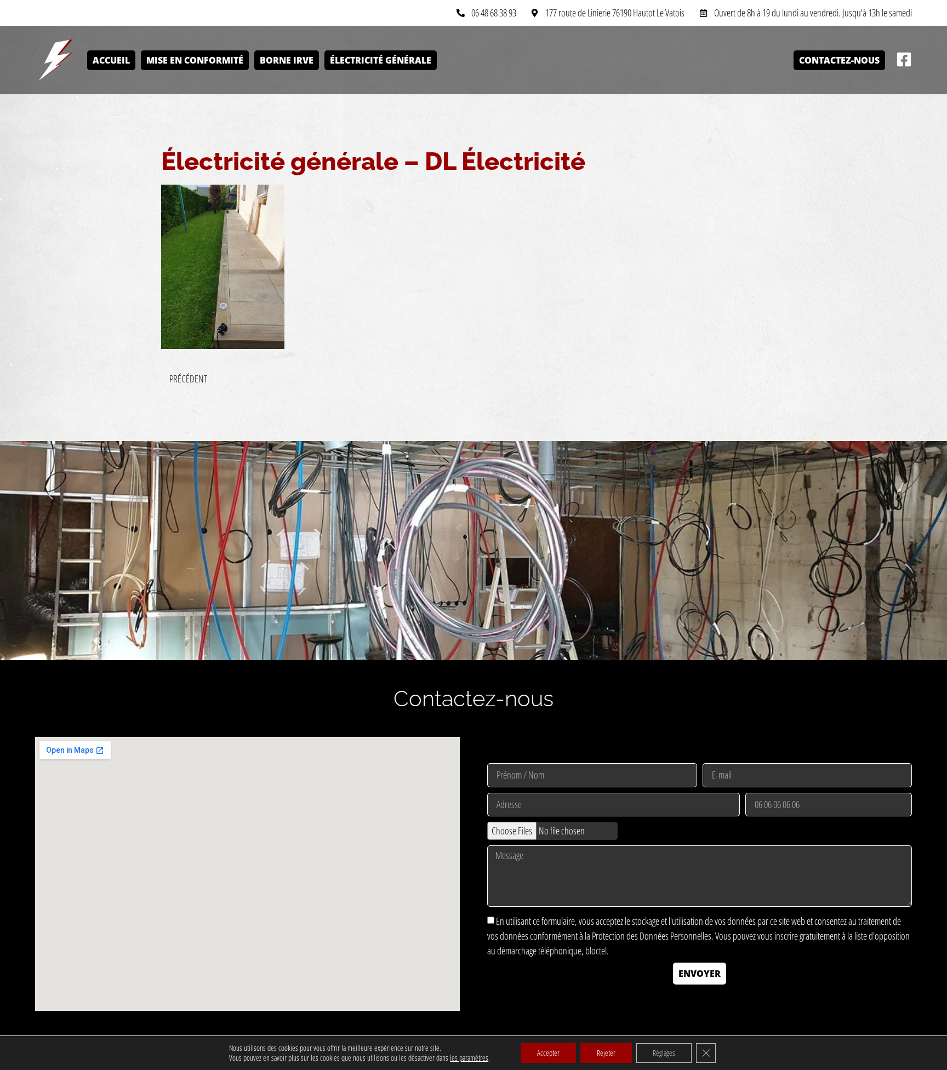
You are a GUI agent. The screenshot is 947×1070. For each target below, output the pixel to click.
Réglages (664, 1053)
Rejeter (606, 1053)
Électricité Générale (380, 60)
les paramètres (469, 1058)
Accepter (548, 1053)
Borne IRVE (286, 60)
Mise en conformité (194, 60)
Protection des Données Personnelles (651, 936)
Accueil (111, 60)
